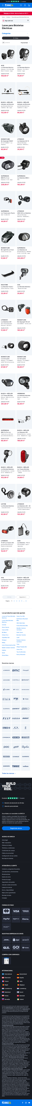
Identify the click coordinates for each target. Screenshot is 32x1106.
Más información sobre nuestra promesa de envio (14, 1068)
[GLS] (6, 947)
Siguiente (22, 597)
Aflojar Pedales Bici (22, 647)
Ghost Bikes (5, 655)
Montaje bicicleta (6, 895)
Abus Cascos (5, 627)
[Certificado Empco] (6, 960)
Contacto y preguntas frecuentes (11, 869)
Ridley (3, 642)
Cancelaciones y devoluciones (10, 871)
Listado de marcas (7, 887)
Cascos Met (5, 630)
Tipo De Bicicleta (21, 652)
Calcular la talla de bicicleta (9, 884)
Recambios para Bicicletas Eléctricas (20, 17)
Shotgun (4, 640)
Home (3, 17)
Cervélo (4, 624)
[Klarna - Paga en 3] (25, 919)
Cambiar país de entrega (7, 1025)
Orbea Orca (5, 635)
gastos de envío (9, 1007)
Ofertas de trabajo (7, 845)
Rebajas (6, 13)
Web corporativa (6, 842)
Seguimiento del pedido (8, 882)
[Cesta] (29, 5)
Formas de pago (6, 879)
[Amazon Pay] (16, 919)
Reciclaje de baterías (7, 858)
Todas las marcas (8, 773)
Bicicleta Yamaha (21, 635)
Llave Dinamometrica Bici (8, 645)
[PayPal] (6, 919)
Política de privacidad (8, 853)
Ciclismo (8, 17)
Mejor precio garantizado (9, 892)
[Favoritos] (21, 5)
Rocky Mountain (21, 654)
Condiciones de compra (8, 850)
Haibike (4, 650)
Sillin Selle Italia (21, 623)
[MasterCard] (6, 911)
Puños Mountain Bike (22, 625)
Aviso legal (5, 840)
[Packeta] (25, 947)
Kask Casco (20, 632)
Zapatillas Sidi (5, 637)
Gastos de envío (6, 877)
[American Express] (25, 911)
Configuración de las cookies (9, 855)
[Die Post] (25, 939)
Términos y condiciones (8, 848)
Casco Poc (19, 649)
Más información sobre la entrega (16, 1056)
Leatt (18, 637)
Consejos (4, 898)
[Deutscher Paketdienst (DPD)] (16, 939)
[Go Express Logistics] (16, 947)
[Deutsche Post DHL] (6, 939)
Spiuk (3, 652)
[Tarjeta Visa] (16, 911)
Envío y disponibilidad (8, 890)
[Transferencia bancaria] (6, 926)
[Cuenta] (25, 5)
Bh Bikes (4, 632)
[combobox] (20, 43)
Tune (18, 644)
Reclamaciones (6, 874)
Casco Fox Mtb (21, 616)
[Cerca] (28, 20)
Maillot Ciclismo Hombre (8, 647)
